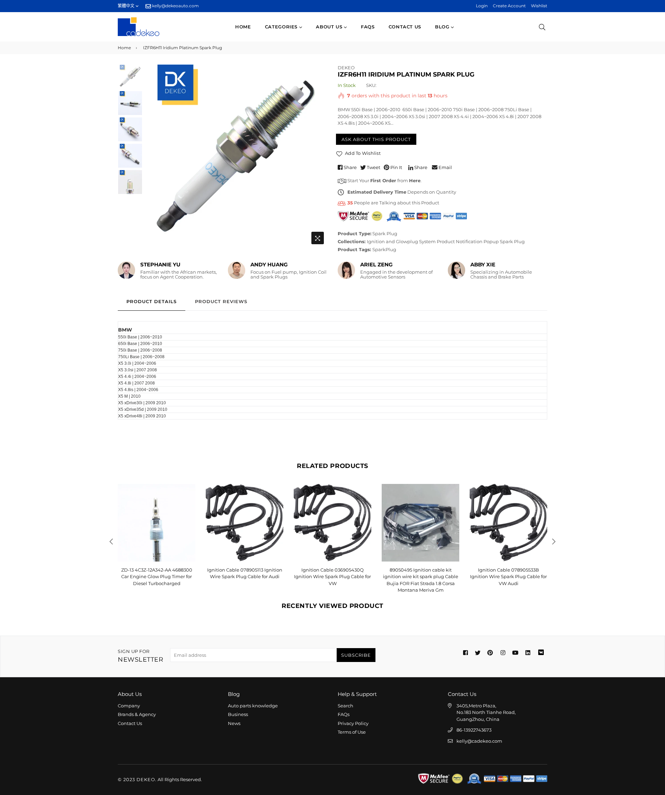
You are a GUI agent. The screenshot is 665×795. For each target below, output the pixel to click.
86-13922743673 (473, 730)
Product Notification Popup (468, 241)
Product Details (151, 301)
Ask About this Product (376, 139)
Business (238, 714)
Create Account (509, 5)
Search (345, 705)
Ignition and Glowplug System (401, 241)
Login (482, 5)
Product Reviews (221, 301)
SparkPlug (384, 249)
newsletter (140, 655)
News (234, 723)
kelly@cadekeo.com (479, 741)
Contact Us (130, 723)
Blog (443, 26)
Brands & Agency (137, 714)
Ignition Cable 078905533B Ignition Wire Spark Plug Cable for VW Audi (508, 576)
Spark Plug (384, 233)
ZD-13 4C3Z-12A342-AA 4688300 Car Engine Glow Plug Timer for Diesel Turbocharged (156, 576)
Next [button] (318, 156)
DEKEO (346, 67)
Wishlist (539, 5)
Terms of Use (352, 732)
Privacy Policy (353, 723)
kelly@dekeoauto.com (175, 5)
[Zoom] (317, 238)
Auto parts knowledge (253, 705)
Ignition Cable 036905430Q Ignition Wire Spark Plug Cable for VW (332, 576)
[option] (235, 156)
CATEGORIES (282, 26)
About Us (330, 26)
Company (129, 705)
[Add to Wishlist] (187, 500)
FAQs (368, 26)
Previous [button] (153, 156)
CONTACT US (405, 26)
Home (243, 26)
